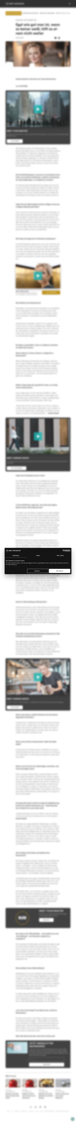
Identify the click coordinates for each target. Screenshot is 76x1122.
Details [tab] (38, 555)
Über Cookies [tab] (60, 555)
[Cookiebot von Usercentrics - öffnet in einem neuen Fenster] (63, 551)
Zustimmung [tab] (15, 555)
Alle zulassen (59, 571)
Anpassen (37, 571)
